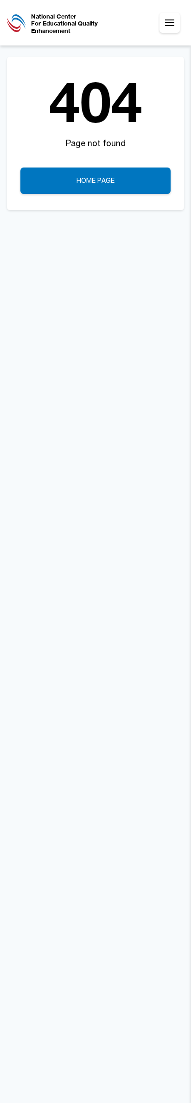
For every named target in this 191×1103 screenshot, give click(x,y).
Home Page (95, 180)
